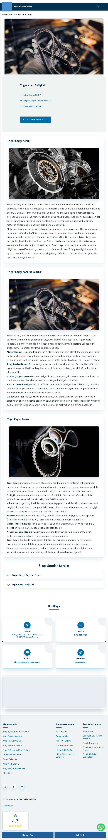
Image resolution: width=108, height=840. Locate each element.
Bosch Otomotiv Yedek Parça (94, 748)
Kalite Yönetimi (63, 741)
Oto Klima (7, 773)
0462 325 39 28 (80, 635)
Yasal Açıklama (9, 812)
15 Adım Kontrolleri (12, 754)
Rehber (12, 14)
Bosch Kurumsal (90, 743)
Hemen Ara (27, 835)
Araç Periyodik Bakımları (14, 768)
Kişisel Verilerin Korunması (15, 825)
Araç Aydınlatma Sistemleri (16, 731)
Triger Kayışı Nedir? (32, 95)
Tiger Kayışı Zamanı (32, 106)
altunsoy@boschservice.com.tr (27, 662)
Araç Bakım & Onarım (13, 745)
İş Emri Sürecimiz (64, 745)
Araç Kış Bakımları (11, 764)
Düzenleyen (8, 806)
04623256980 (81, 662)
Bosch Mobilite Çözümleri (90, 755)
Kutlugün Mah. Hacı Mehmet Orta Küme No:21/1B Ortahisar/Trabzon (27, 636)
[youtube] (21, 786)
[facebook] (13, 786)
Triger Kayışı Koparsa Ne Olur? (37, 100)
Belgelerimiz (62, 736)
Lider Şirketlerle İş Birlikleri (65, 755)
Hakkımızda (61, 731)
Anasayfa (5, 14)
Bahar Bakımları (10, 759)
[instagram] (5, 786)
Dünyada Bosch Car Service (92, 737)
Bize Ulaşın (88, 731)
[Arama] (98, 6)
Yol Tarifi (80, 835)
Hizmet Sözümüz (64, 750)
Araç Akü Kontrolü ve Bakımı (16, 750)
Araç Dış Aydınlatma (12, 736)
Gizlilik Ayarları (10, 819)
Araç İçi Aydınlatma (12, 741)
